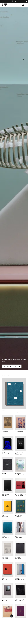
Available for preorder (10, 366)
